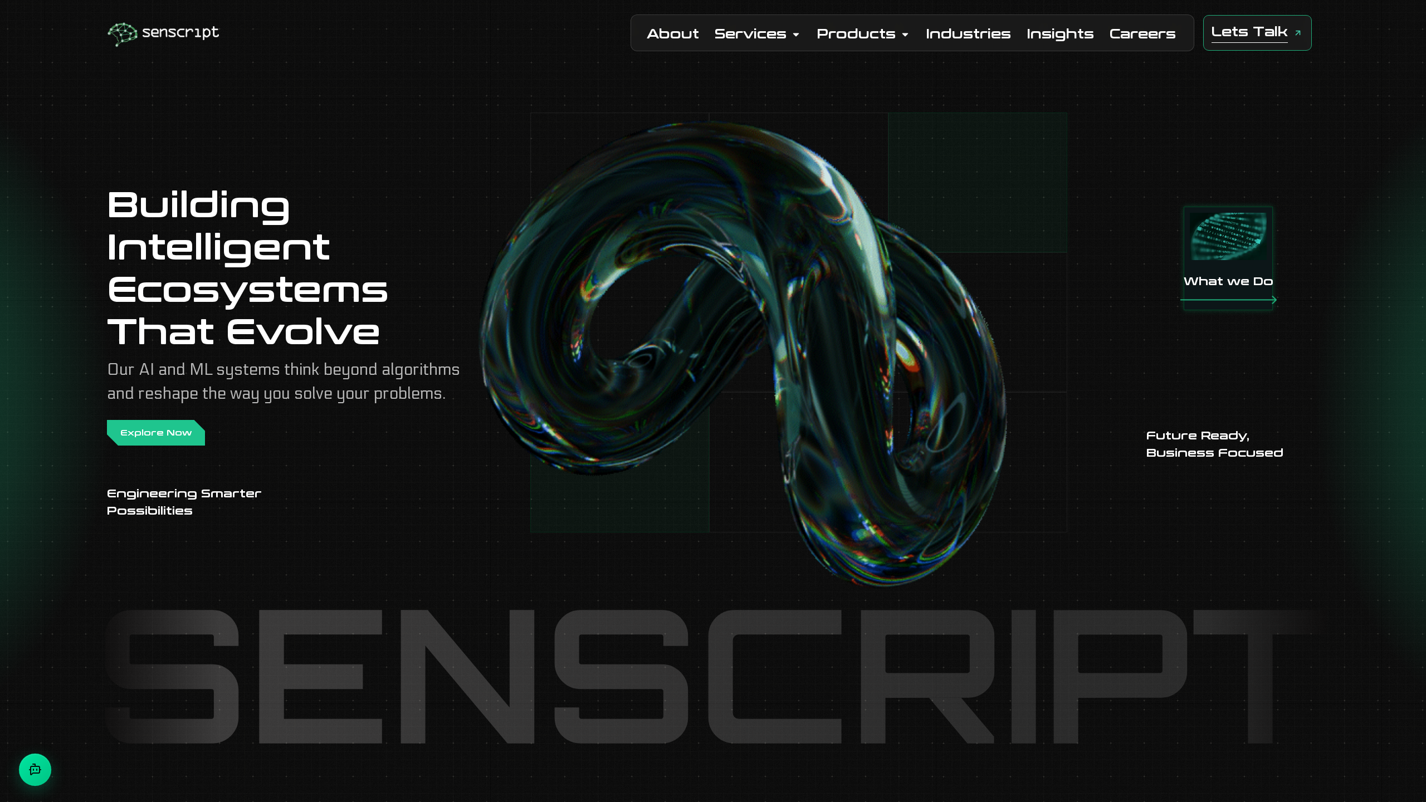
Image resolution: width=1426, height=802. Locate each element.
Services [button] (751, 34)
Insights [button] (1060, 34)
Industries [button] (968, 34)
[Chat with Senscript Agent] (35, 769)
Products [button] (856, 34)
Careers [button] (1143, 34)
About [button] (673, 34)
